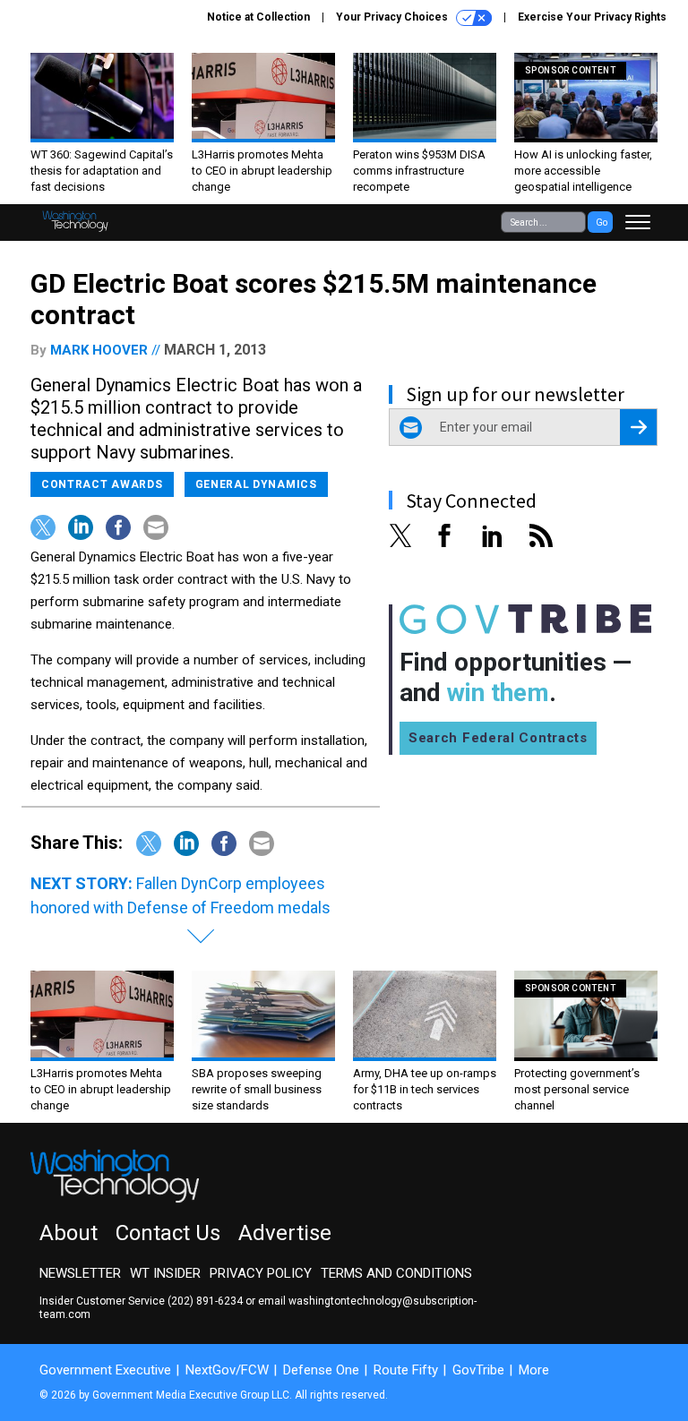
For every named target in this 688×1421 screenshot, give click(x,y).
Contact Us (168, 1233)
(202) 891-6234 (205, 1301)
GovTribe (478, 1370)
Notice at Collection (258, 17)
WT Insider (165, 1273)
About (68, 1233)
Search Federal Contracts (498, 738)
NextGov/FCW (227, 1370)
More (534, 1370)
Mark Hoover (99, 350)
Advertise (284, 1233)
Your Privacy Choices (393, 17)
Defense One (321, 1370)
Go (601, 222)
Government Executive (105, 1370)
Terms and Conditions (396, 1273)
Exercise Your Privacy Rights (592, 17)
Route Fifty (406, 1370)
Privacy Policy (261, 1273)
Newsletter (80, 1273)
